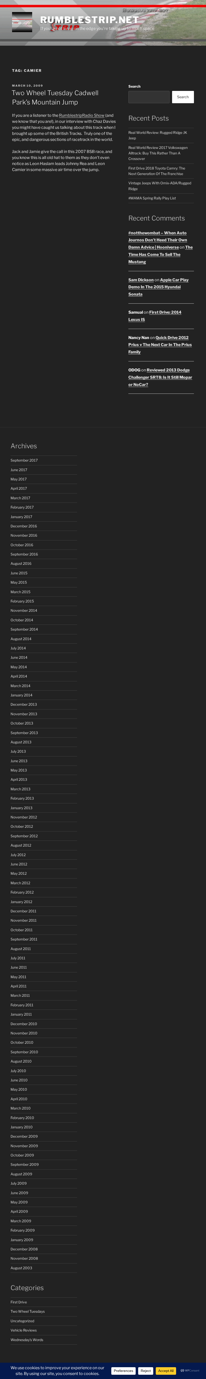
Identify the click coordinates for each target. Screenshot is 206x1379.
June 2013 (19, 761)
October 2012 (22, 826)
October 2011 (22, 930)
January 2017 (21, 517)
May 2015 (19, 582)
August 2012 (21, 845)
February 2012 (22, 892)
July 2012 (18, 855)
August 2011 (21, 949)
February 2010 (22, 1118)
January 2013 (21, 808)
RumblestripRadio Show (82, 115)
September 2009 (25, 1164)
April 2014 (19, 676)
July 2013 (18, 751)
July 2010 (18, 1071)
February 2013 (22, 798)
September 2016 (24, 554)
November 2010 (24, 1033)
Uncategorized (22, 1321)
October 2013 (22, 723)
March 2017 (20, 498)
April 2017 (19, 488)
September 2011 (24, 939)
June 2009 (19, 1193)
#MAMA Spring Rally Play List (152, 198)
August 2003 (21, 1268)
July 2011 (18, 958)
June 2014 (19, 657)
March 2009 (21, 1221)
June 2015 (19, 573)
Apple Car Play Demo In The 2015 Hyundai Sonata (158, 287)
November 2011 (24, 920)
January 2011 (21, 1014)
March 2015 (20, 592)
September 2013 (24, 733)
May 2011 (18, 977)
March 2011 (20, 995)
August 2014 (21, 639)
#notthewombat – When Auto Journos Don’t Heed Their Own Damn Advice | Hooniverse (157, 240)
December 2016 (24, 526)
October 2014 (22, 620)
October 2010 (22, 1042)
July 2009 (19, 1183)
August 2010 (21, 1061)
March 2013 (20, 789)
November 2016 (24, 535)
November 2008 (24, 1258)
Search (134, 86)
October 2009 (22, 1155)
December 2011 (23, 911)
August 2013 (21, 742)
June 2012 (19, 864)
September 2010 (24, 1052)
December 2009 (24, 1136)
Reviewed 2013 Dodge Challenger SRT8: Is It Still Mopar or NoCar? (160, 377)
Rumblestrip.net (90, 19)
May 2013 (19, 770)
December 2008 (24, 1249)
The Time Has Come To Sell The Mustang (160, 254)
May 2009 (19, 1202)
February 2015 (22, 601)
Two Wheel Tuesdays (28, 1311)
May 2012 (19, 873)
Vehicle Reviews (24, 1330)
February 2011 (22, 1005)
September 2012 (24, 836)
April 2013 (19, 779)
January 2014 (21, 695)
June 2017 (19, 470)
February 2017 (22, 507)
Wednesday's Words (27, 1340)
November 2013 (24, 714)
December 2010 (24, 1024)
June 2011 (19, 967)
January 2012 (21, 902)
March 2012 (20, 883)
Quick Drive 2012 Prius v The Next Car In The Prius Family (160, 345)
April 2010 (19, 1099)
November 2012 (24, 817)
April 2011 (19, 986)
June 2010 (19, 1080)
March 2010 (21, 1108)
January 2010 (22, 1127)
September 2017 (24, 460)
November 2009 (24, 1146)
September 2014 (24, 629)
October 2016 (22, 545)
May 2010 (19, 1089)
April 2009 (19, 1211)
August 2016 (21, 563)
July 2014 (18, 648)
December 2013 (24, 704)
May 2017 (19, 479)
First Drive (19, 1302)
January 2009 (22, 1240)
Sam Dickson (141, 280)
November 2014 (24, 610)
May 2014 (19, 667)
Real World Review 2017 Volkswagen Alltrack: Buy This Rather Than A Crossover (158, 153)
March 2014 (20, 686)
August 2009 (21, 1174)
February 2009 (23, 1230)
